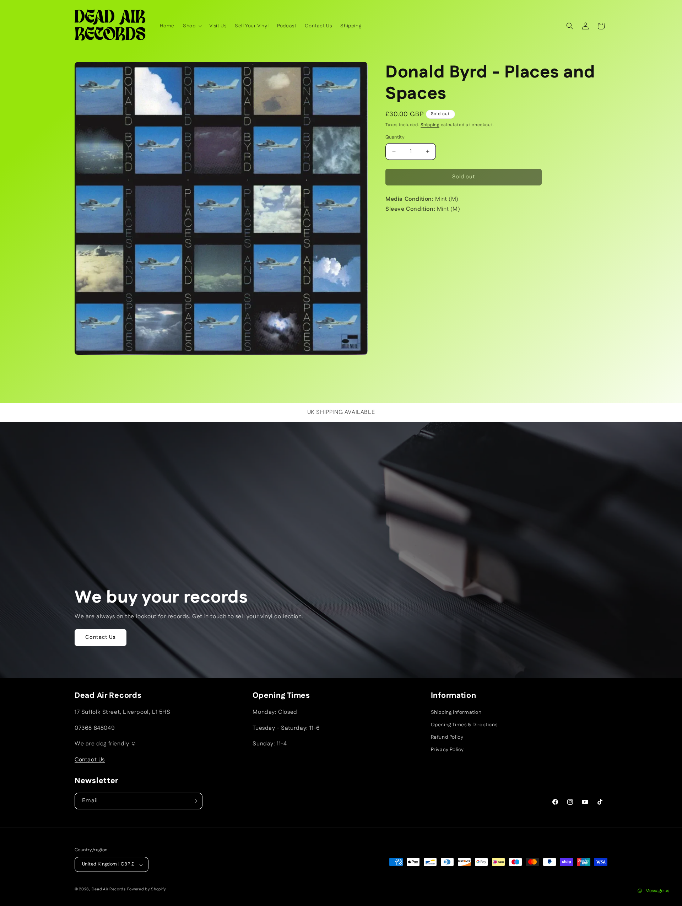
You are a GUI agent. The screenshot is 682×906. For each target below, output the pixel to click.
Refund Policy (447, 737)
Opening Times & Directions (464, 724)
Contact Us (100, 637)
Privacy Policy (447, 750)
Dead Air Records (109, 889)
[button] (192, 25)
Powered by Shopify (147, 889)
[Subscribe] (194, 801)
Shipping (430, 125)
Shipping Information (456, 712)
